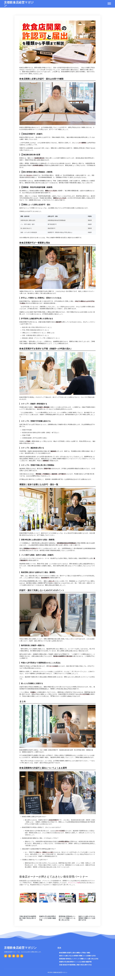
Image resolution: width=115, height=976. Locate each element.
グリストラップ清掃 (74, 882)
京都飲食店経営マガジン (19, 4)
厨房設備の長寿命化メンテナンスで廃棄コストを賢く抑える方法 (67, 918)
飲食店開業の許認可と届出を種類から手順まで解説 (74, 952)
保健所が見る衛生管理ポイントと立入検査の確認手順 (47, 918)
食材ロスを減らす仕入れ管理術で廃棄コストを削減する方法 (86, 918)
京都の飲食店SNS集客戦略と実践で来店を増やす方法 (27, 918)
